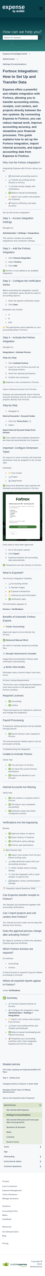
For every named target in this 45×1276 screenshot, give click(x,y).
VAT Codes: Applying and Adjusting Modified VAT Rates (22, 1071)
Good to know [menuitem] (12, 1142)
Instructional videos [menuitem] (12, 1161)
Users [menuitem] (6, 1147)
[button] (40, 1105)
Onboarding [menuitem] (9, 1156)
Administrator (9, 59)
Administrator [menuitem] (10, 1105)
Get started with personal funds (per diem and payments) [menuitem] (22, 1121)
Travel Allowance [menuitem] (9, 1194)
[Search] (40, 37)
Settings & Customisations (14, 64)
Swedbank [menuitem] (6, 1219)
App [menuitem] (6, 1151)
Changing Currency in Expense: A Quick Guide (20, 1084)
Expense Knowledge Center (15, 54)
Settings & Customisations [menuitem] (18, 1115)
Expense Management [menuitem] (12, 1190)
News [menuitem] (8, 1132)
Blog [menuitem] (4, 1236)
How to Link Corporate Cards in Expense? (18, 1098)
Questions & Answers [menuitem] (15, 1127)
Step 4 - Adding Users (11, 1078)
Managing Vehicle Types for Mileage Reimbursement (16, 1091)
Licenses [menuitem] (10, 1137)
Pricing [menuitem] (5, 1243)
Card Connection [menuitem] (9, 1186)
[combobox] (20, 37)
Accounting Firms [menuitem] (10, 1211)
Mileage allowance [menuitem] (10, 1198)
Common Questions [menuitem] (13, 1166)
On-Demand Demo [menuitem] (10, 1232)
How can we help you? (22, 32)
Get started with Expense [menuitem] (17, 1110)
